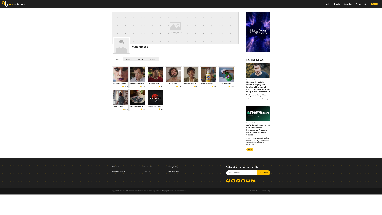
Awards (141, 59)
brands (17, 3)
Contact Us (145, 171)
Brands (337, 4)
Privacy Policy (173, 167)
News (358, 4)
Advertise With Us (119, 171)
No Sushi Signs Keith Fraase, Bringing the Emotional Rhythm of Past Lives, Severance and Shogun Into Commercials (258, 87)
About (152, 59)
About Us (115, 167)
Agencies (348, 4)
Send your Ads (173, 171)
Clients (129, 59)
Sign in (374, 4)
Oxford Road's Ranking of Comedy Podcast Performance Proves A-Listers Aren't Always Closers (258, 130)
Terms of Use (146, 167)
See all (250, 149)
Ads (327, 4)
